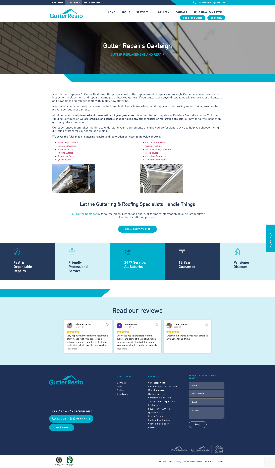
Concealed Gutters (67, 145)
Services (142, 12)
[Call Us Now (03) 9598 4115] (194, 2)
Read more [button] (72, 348)
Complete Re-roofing (156, 156)
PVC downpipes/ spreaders (158, 149)
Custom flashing (153, 145)
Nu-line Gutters (65, 152)
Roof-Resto (57, 2)
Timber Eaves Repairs (156, 159)
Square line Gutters (67, 156)
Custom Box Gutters (159, 420)
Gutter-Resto (73, 2)
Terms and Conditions (193, 461)
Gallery (163, 12)
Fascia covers (151, 152)
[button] (61, 337)
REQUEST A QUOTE (270, 238)
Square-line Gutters (159, 408)
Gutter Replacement (68, 142)
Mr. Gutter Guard (92, 2)
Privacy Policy (175, 461)
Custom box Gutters (155, 142)
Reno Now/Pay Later (208, 12)
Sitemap (162, 461)
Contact (181, 12)
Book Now (216, 17)
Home (111, 12)
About (126, 12)
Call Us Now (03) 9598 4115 (212, 2)
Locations (122, 394)
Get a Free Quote (192, 17)
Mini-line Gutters (66, 149)
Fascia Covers (155, 416)
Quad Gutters (64, 159)
